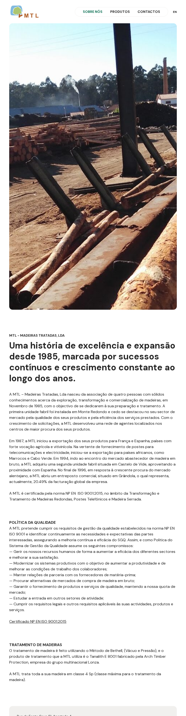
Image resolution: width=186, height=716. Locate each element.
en (175, 12)
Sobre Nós (92, 11)
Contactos (149, 11)
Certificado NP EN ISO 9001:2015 (37, 621)
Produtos (120, 11)
